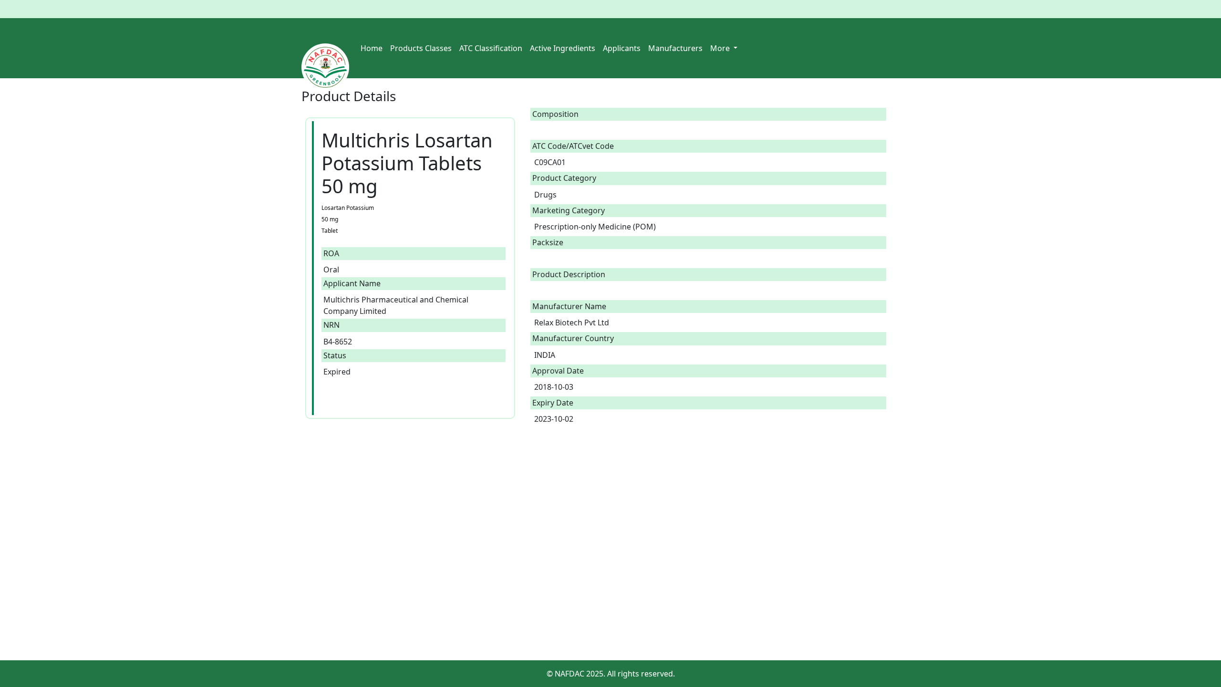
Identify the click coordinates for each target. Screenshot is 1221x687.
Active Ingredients (562, 48)
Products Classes (421, 48)
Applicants (622, 48)
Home (372, 48)
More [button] (721, 48)
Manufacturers (675, 48)
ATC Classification (490, 48)
